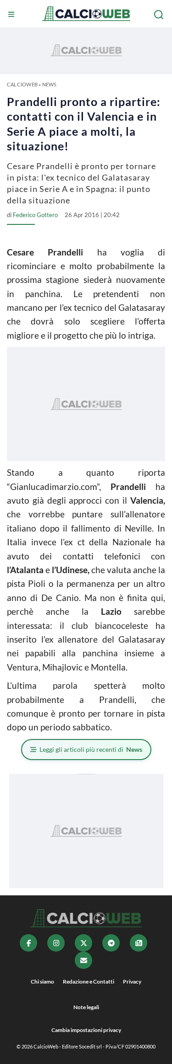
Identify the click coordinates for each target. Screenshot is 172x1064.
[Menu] (12, 15)
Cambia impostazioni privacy (86, 1030)
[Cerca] (160, 15)
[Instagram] (56, 943)
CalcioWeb (22, 84)
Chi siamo (42, 981)
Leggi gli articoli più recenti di (90, 749)
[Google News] (138, 943)
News (49, 84)
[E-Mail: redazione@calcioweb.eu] (83, 960)
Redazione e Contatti (88, 981)
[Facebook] (28, 943)
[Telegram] (111, 943)
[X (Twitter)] (83, 943)
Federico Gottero (35, 214)
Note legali (86, 1007)
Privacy (132, 981)
